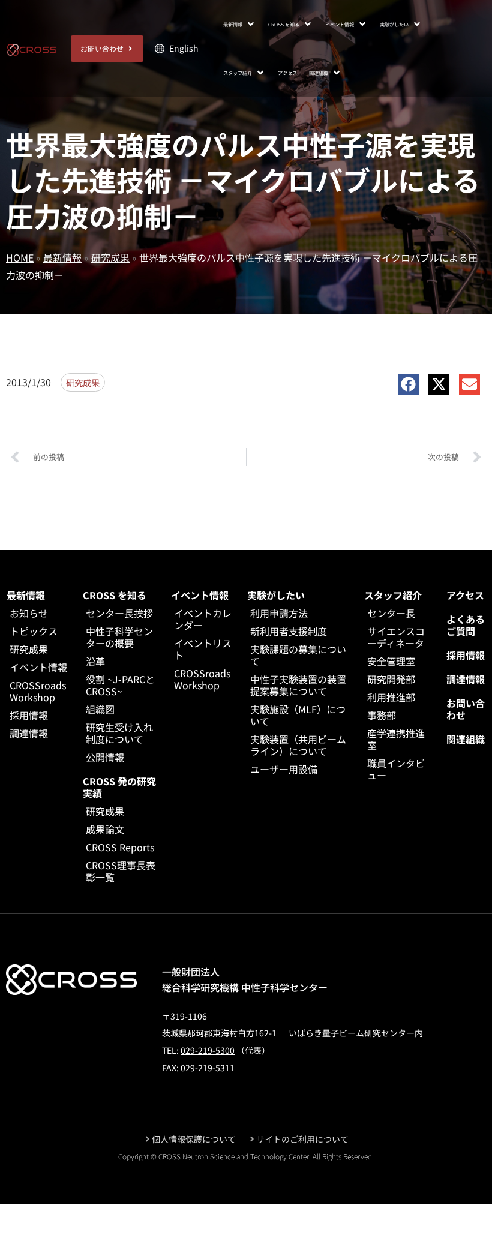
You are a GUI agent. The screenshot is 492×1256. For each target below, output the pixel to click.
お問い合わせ (465, 709)
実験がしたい (276, 595)
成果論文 (105, 829)
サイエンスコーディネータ (396, 637)
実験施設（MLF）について (298, 715)
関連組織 (465, 739)
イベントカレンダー (203, 619)
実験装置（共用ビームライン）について (298, 745)
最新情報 (62, 257)
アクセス (465, 595)
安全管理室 (391, 661)
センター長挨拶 (119, 613)
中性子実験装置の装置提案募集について (298, 685)
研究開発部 (391, 679)
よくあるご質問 (465, 625)
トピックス (34, 631)
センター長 (391, 613)
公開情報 (105, 757)
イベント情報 (38, 667)
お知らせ (29, 613)
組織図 (100, 709)
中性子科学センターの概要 (119, 637)
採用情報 (29, 715)
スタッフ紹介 (393, 595)
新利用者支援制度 (288, 631)
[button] (239, 24)
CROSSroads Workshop (38, 691)
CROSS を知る (114, 595)
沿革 (95, 661)
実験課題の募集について (298, 655)
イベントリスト (203, 649)
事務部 (381, 715)
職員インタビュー (396, 769)
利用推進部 (391, 697)
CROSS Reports (120, 847)
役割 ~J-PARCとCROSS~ (120, 685)
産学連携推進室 (396, 739)
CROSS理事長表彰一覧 (120, 871)
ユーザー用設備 (283, 769)
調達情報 (29, 733)
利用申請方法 (279, 613)
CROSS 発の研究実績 (119, 787)
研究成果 (110, 257)
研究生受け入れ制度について (119, 733)
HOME (20, 257)
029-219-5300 (208, 1050)
